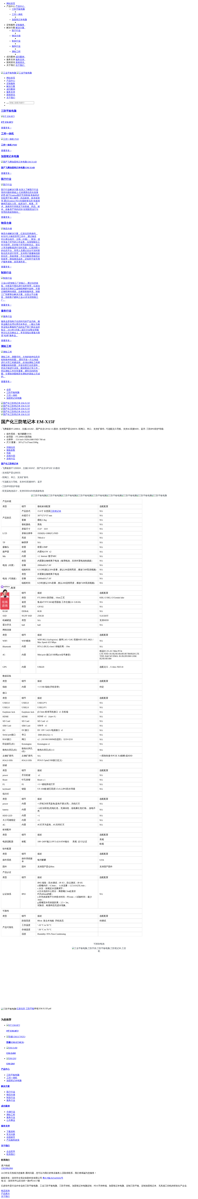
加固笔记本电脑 (10, 156)
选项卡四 (10, 456)
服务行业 (6, 310)
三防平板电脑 (8, 110)
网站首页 (10, 3)
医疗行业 (6, 179)
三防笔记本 (13, 463)
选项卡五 (10, 458)
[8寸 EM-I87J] (13, 1025)
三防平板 (30, 1008)
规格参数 (10, 450)
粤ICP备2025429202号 (53, 1178)
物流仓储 (6, 222)
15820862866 (7, 1168)
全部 (8, 389)
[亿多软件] (16, 73)
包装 (8, 453)
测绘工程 (6, 346)
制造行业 (6, 272)
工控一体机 (7, 133)
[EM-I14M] (11, 1048)
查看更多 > (6, 128)
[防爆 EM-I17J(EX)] (15, 1037)
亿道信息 (20, 1008)
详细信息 (10, 447)
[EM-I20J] (11, 1058)
